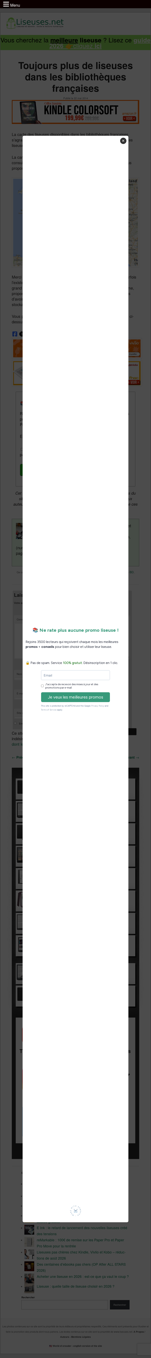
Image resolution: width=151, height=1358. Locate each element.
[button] (6, 4)
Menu (15, 5)
